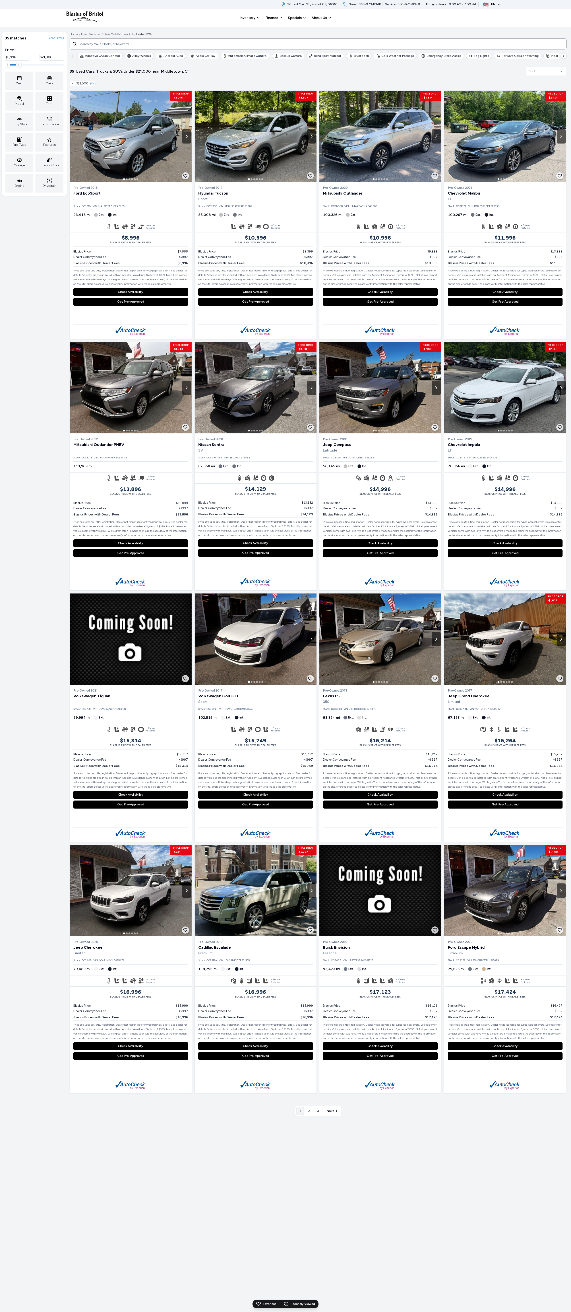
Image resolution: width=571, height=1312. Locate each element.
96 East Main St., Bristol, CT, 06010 (312, 4)
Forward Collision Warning (520, 56)
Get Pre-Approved (130, 302)
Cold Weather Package (397, 56)
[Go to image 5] (135, 179)
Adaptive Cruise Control (102, 56)
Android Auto (173, 56)
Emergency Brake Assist (443, 56)
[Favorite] (185, 175)
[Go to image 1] (124, 179)
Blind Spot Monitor (327, 56)
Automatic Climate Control (247, 56)
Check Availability (130, 292)
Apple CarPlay (205, 56)
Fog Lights (481, 56)
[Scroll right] (564, 56)
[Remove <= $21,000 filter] (92, 83)
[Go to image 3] (129, 179)
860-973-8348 (370, 4)
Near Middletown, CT (118, 34)
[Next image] (186, 136)
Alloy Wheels (141, 56)
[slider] (7, 65)
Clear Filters (56, 38)
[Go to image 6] (137, 179)
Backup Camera (291, 56)
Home (74, 34)
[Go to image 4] (132, 179)
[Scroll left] (72, 56)
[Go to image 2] (127, 179)
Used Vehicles (91, 34)
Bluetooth (361, 56)
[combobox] (546, 71)
